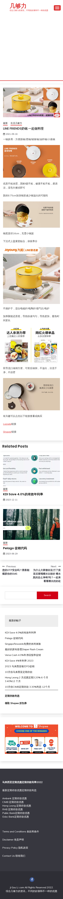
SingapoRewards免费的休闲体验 (23, 643)
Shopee (7, 431)
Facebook (32, 879)
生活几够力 (16, 123)
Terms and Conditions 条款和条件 (20, 831)
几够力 (18, 6)
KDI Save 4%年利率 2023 (19, 660)
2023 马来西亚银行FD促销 (19, 666)
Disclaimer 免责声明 (13, 839)
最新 (5, 123)
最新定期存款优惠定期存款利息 (19, 790)
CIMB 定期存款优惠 (13, 801)
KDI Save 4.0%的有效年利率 (23, 494)
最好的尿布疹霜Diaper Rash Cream (24, 649)
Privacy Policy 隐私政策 (15, 847)
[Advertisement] (31, 47)
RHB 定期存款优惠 (12, 809)
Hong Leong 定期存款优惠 (16, 805)
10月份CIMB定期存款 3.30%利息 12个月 (27, 686)
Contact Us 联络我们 (13, 855)
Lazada (7, 423)
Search (47, 595)
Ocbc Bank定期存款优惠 (15, 816)
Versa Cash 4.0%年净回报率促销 (23, 654)
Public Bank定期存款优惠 (16, 812)
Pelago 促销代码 (15, 548)
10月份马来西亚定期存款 (18, 671)
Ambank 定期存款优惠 (14, 798)
